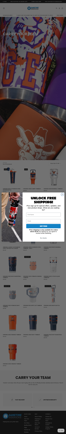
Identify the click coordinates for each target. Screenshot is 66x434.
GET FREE (43, 226)
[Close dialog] (62, 194)
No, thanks (43, 238)
